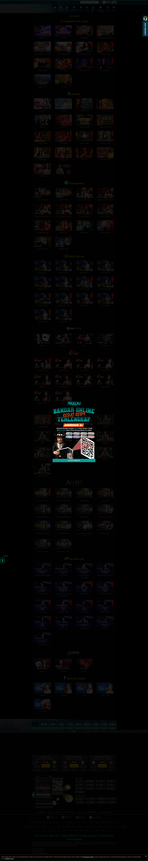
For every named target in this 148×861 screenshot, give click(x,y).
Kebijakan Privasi (9, 858)
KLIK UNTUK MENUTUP (74, 460)
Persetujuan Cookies (88, 857)
